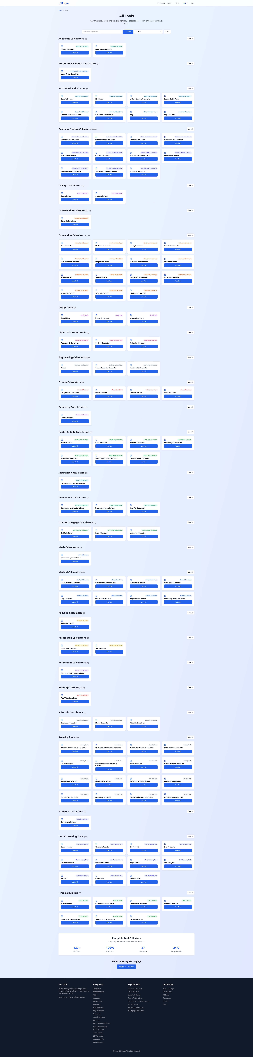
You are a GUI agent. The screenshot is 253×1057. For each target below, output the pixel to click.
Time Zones (97, 1033)
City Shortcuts (98, 1011)
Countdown (167, 992)
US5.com (64, 3)
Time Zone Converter (136, 1007)
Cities (95, 995)
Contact (82, 997)
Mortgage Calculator (136, 1011)
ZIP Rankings (98, 1036)
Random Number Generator (138, 1001)
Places (169, 3)
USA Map (96, 1014)
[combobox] (148, 32)
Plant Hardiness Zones (101, 1023)
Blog (192, 3)
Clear (167, 32)
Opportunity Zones (100, 1026)
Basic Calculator (134, 995)
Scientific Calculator (135, 998)
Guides (165, 1001)
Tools (184, 3)
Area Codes (97, 1001)
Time (177, 3)
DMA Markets (98, 1007)
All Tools (166, 995)
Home (60, 10)
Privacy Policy (63, 997)
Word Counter (133, 1004)
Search (129, 32)
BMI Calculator (133, 992)
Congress (96, 1004)
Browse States (98, 992)
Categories (167, 998)
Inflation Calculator (135, 988)
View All (190, 38)
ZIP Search (161, 3)
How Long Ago (168, 988)
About (76, 997)
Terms (71, 997)
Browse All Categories (126, 967)
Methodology (98, 1042)
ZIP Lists (96, 1020)
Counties (96, 998)
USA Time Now (98, 1030)
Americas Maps (99, 1017)
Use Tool (75, 53)
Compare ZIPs (98, 1039)
